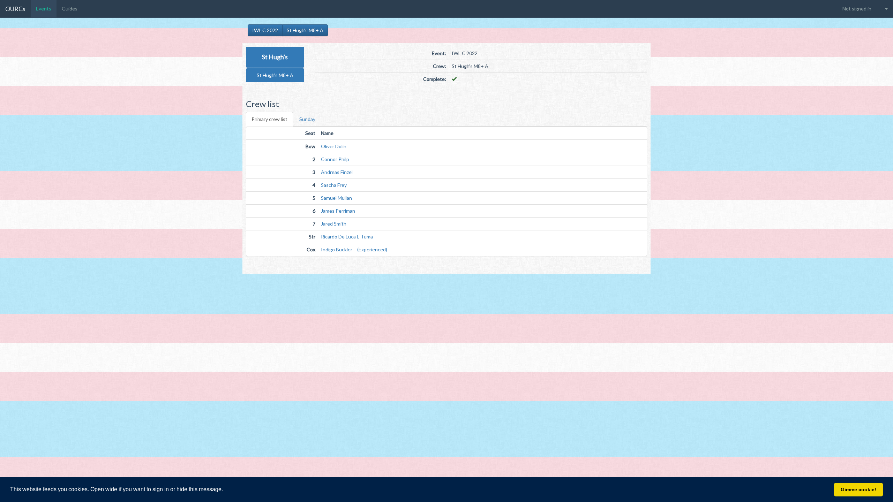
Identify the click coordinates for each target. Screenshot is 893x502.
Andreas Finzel (337, 172)
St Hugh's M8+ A (305, 30)
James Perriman (338, 211)
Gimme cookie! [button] (858, 489)
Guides (69, 9)
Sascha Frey (334, 185)
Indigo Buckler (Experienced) (354, 249)
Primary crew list (269, 119)
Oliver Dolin (333, 146)
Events (43, 9)
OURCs (15, 9)
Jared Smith (333, 224)
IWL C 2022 (265, 30)
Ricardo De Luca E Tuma (347, 236)
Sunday (307, 119)
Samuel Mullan (336, 198)
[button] (225, 490)
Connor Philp (335, 159)
